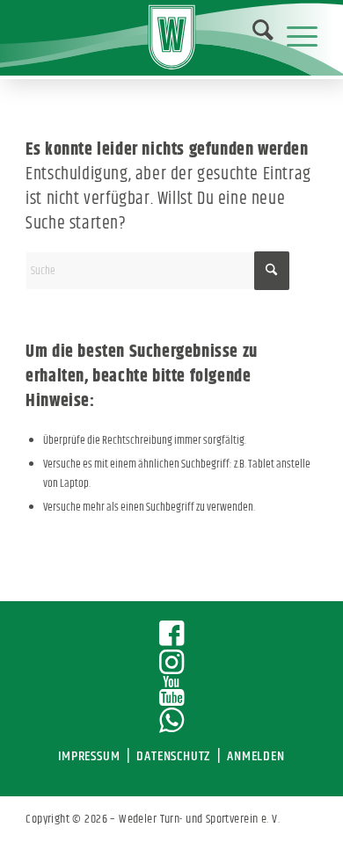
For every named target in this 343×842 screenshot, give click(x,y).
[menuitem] (251, 35)
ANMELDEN (255, 756)
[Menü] (293, 35)
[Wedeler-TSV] (171, 37)
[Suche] (254, 35)
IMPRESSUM (89, 756)
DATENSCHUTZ (173, 756)
